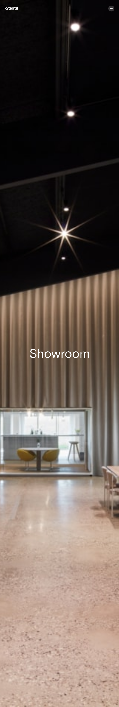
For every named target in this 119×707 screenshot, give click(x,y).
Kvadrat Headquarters (18, 702)
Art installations (92, 702)
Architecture (48, 702)
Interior (62, 702)
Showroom (75, 702)
